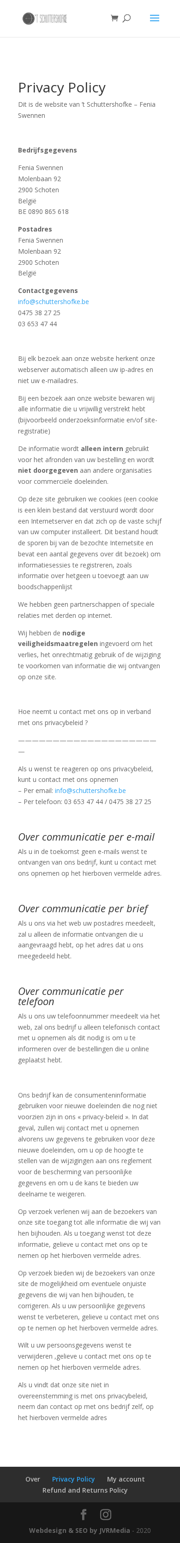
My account (126, 1479)
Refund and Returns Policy (85, 1490)
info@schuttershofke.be (53, 301)
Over (32, 1479)
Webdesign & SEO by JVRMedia (79, 1530)
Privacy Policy (73, 1479)
